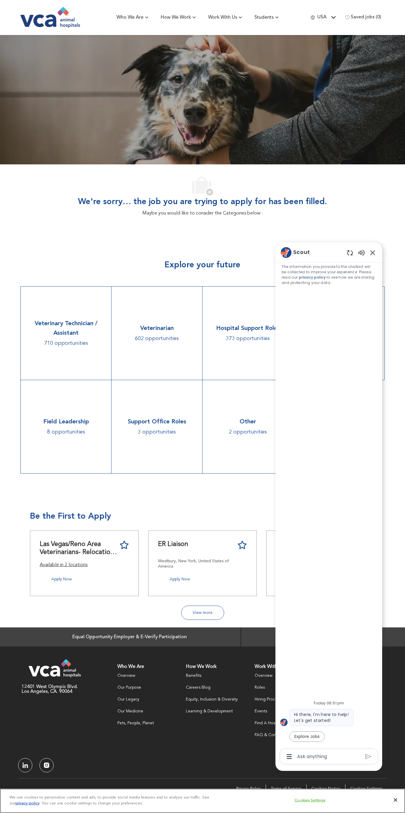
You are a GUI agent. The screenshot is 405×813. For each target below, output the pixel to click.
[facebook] (25, 765)
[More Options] (289, 756)
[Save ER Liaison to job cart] (242, 545)
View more (203, 613)
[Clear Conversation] (350, 253)
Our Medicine (130, 711)
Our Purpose (129, 687)
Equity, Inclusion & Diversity (212, 699)
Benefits (193, 676)
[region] (328, 504)
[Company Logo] (50, 17)
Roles (260, 687)
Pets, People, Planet (135, 723)
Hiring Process (268, 699)
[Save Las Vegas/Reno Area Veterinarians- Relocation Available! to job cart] (124, 545)
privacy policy (312, 277)
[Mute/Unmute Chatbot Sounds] (361, 252)
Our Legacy (128, 699)
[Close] (395, 799)
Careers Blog (198, 687)
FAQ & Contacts (270, 735)
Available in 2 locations (63, 566)
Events (261, 711)
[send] (368, 756)
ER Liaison (173, 544)
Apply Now (61, 579)
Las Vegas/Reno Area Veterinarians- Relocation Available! (77, 549)
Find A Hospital (269, 723)
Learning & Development (209, 711)
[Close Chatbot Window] (373, 252)
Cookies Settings (309, 800)
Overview (126, 676)
